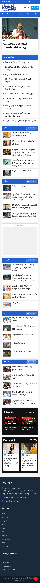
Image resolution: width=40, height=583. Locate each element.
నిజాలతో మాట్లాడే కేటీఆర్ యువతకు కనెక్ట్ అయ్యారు (19, 67)
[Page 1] (12, 431)
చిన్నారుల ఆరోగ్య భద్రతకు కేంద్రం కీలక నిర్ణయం (20, 119)
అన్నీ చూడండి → (31, 126)
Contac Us (5, 561)
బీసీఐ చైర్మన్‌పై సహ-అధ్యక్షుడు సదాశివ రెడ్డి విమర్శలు (19, 105)
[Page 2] (16, 431)
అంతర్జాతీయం (6, 538)
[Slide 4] (17, 50)
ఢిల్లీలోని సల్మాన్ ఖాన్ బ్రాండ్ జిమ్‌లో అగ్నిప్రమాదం (23, 141)
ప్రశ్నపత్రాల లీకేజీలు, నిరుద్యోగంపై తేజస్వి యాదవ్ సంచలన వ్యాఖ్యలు (18, 113)
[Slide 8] (24, 50)
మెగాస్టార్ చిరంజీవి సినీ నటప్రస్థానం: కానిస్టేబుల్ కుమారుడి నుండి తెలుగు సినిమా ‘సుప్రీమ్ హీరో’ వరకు (24, 151)
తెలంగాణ (10, 14)
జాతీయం (5, 534)
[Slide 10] (28, 50)
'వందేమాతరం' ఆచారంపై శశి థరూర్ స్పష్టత (19, 92)
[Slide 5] (19, 50)
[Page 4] (23, 431)
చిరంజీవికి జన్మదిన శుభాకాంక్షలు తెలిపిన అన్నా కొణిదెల (22, 132)
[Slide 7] (22, 50)
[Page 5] (27, 431)
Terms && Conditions (9, 568)
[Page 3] (20, 431)
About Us (5, 558)
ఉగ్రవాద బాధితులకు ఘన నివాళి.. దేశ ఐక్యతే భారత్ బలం (24, 294)
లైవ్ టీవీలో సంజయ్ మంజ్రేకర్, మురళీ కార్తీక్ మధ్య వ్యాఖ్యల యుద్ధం (24, 205)
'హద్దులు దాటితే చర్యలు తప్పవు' (16, 73)
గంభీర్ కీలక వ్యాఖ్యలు (19, 184)
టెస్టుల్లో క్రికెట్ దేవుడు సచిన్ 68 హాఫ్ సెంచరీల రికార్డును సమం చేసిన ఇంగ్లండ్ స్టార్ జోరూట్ (24, 196)
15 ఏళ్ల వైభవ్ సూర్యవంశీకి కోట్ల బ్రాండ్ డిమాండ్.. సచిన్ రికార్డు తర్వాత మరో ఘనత (24, 215)
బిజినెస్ (4, 530)
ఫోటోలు (4, 541)
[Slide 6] (20, 50)
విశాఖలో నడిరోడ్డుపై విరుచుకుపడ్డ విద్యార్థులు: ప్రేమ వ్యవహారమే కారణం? (23, 266)
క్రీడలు (3, 527)
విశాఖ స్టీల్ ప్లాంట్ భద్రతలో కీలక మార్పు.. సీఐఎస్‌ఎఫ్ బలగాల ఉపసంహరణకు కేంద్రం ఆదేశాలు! (23, 277)
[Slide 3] (15, 50)
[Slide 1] (12, 50)
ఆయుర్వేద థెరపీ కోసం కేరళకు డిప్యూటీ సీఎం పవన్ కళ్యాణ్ (22, 286)
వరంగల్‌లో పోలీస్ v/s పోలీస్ (21, 350)
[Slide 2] (13, 50)
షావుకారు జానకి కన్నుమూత (21, 169)
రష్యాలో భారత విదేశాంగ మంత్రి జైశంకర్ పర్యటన (18, 79)
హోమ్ (3, 512)
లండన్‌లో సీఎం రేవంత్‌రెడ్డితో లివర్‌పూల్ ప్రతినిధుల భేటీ (18, 86)
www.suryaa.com (20, 579)
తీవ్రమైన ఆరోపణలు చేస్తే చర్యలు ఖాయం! (18, 61)
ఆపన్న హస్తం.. (16, 301)
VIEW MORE (32, 439)
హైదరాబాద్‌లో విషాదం (19, 342)
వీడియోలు (5, 545)
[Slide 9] (26, 50)
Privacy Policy (6, 565)
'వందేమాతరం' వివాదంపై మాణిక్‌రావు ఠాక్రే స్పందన (19, 98)
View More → (30, 411)
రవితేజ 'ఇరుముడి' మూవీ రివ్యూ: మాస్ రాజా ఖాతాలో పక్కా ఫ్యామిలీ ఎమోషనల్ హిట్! (23, 162)
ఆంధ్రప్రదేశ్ (20, 14)
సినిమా (29, 14)
